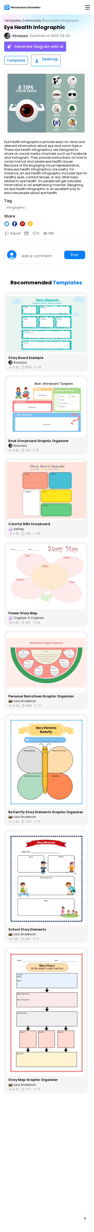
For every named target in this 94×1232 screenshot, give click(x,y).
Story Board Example (25, 358)
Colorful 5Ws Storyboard (29, 524)
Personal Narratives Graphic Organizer (41, 696)
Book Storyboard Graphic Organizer (38, 441)
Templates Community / (24, 20)
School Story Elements (27, 929)
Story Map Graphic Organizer (33, 1080)
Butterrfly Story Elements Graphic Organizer (45, 812)
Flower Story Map (22, 613)
